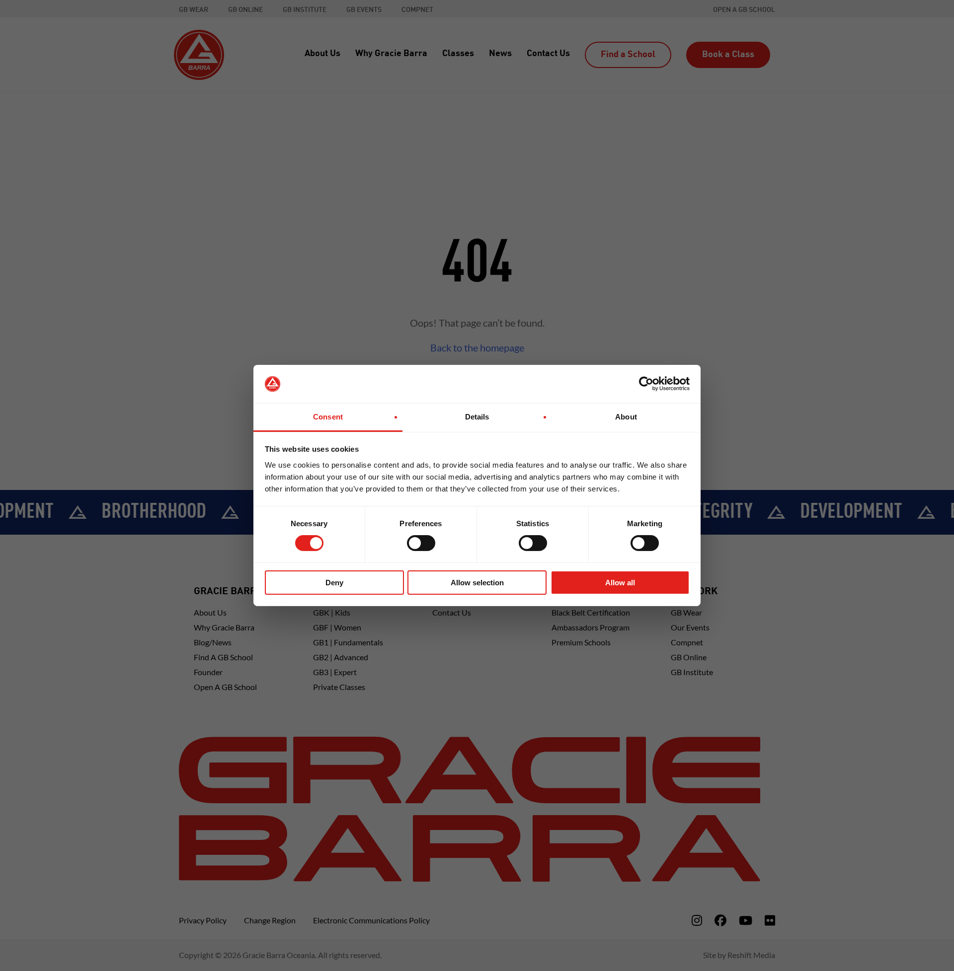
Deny (334, 582)
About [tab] (626, 417)
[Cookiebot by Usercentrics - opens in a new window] (646, 383)
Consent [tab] (328, 417)
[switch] (421, 543)
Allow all (620, 582)
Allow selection (477, 582)
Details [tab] (477, 417)
